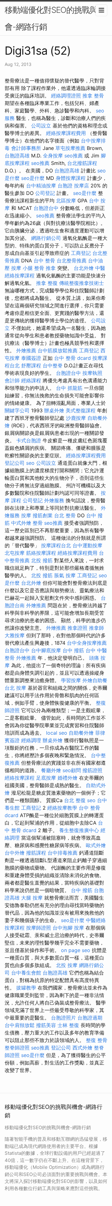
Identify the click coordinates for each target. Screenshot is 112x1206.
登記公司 (15, 463)
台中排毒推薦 (62, 853)
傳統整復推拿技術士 (81, 283)
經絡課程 (31, 380)
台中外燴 (15, 853)
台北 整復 (75, 800)
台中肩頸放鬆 (20, 1025)
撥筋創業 (43, 515)
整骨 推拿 (45, 268)
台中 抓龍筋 (69, 388)
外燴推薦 (26, 350)
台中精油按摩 (41, 185)
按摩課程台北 (56, 545)
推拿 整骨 (93, 95)
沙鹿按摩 (76, 418)
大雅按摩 (15, 635)
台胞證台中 (46, 208)
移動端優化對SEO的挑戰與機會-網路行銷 (55, 18)
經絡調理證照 (66, 95)
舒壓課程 (31, 365)
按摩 (26, 515)
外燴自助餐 (94, 680)
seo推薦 (73, 155)
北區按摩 (66, 200)
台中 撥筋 (73, 650)
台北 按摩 (15, 688)
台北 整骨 (65, 515)
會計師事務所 (26, 148)
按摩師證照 (38, 928)
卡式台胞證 (28, 440)
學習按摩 (71, 680)
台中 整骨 (44, 260)
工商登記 (81, 253)
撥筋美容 (46, 1025)
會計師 (12, 380)
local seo (56, 733)
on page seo (75, 950)
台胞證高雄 (17, 155)
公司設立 (41, 125)
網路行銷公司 (46, 238)
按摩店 (81, 185)
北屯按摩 (15, 553)
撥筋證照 (92, 770)
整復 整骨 (96, 1040)
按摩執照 (92, 373)
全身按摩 (53, 155)
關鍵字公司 (17, 410)
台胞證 (65, 185)
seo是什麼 (32, 178)
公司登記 (45, 193)
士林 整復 (68, 1025)
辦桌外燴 (54, 410)
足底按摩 (46, 778)
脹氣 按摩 (65, 575)
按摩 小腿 (22, 268)
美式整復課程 (81, 410)
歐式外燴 (96, 845)
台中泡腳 (62, 928)
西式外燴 (82, 1048)
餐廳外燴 (51, 770)
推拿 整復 (47, 283)
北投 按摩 (66, 965)
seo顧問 (72, 770)
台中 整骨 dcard (72, 358)
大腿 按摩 (32, 898)
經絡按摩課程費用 (66, 133)
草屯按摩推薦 (70, 148)
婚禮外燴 (67, 778)
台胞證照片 (63, 1018)
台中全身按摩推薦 (87, 643)
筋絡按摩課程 (41, 553)
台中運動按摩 (87, 545)
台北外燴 (84, 268)
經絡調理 (31, 740)
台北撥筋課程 (82, 163)
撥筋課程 (36, 853)
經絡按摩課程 (20, 778)
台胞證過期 (89, 1018)
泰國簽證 (31, 358)
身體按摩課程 (71, 178)
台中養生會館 (26, 973)
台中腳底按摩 (46, 650)
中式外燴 (21, 523)
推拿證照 (77, 628)
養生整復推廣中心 (79, 830)
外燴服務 (54, 500)
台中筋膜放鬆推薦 (57, 350)
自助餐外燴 (81, 733)
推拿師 (96, 628)
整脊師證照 (17, 1048)
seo (30, 463)
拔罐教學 (26, 988)
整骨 (38, 523)
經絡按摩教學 (62, 808)
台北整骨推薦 (71, 260)
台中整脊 (53, 365)
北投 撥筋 (42, 560)
